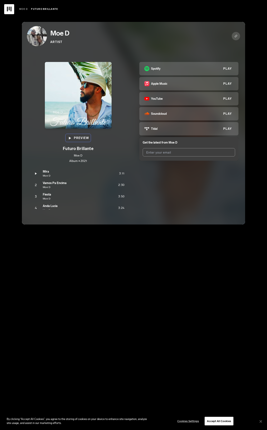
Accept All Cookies (219, 421)
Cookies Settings (188, 421)
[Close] (260, 421)
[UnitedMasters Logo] (9, 9)
